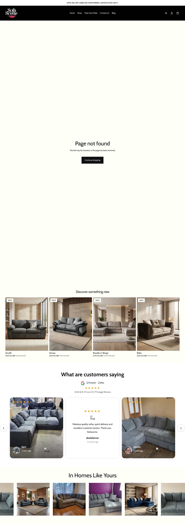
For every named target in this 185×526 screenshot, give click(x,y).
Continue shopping (92, 160)
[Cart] (178, 13)
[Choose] (44, 346)
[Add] (131, 346)
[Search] (166, 13)
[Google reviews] (83, 383)
